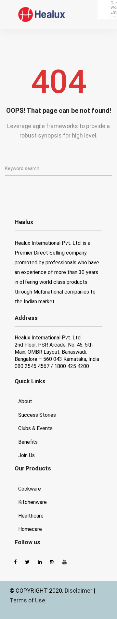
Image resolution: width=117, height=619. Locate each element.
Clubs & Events (35, 428)
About (25, 401)
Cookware (29, 489)
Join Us (26, 455)
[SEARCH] (109, 168)
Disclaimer (79, 590)
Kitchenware (32, 502)
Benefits (28, 442)
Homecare (30, 529)
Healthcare (31, 516)
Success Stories (37, 415)
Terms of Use (27, 600)
